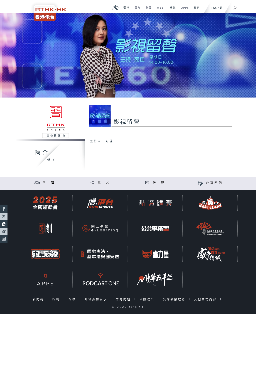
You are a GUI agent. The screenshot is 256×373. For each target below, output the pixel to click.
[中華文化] (45, 254)
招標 (73, 299)
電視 (125, 9)
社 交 (104, 182)
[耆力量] (155, 254)
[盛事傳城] (210, 254)
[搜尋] (235, 6)
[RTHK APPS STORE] (45, 279)
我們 (195, 9)
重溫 (171, 9)
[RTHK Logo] (47, 10)
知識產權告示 (97, 299)
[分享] (92, 182)
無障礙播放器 (175, 299)
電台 (136, 9)
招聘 (57, 299)
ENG (214, 8)
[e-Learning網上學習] (100, 228)
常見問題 (124, 299)
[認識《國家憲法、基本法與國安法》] (100, 254)
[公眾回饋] (200, 183)
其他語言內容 (206, 299)
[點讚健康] (155, 203)
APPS (183, 9)
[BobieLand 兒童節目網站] (210, 203)
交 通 (49, 182)
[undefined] (115, 7)
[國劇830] (45, 228)
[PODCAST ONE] (100, 279)
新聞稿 (39, 299)
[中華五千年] (155, 279)
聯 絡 (159, 182)
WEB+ (159, 9)
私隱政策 (147, 299)
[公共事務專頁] (155, 228)
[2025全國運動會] (45, 203)
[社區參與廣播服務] (210, 228)
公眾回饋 (214, 183)
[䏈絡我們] (147, 182)
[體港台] (100, 203)
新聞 (147, 9)
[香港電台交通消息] (37, 182)
